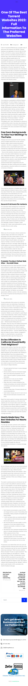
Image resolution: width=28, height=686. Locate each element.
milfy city (17, 215)
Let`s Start (14, 629)
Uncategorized (15, 44)
